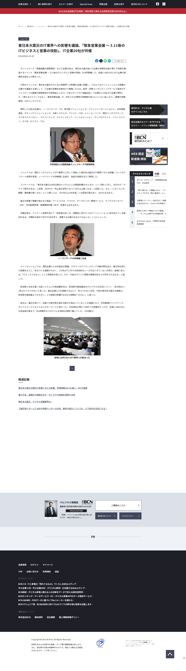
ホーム (20, 26)
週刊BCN (30, 26)
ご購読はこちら (118, 505)
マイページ (48, 564)
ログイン (34, 564)
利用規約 (47, 571)
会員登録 (22, 564)
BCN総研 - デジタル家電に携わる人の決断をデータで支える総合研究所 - (51, 592)
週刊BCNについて (139, 4)
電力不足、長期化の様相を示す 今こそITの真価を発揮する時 (46, 394)
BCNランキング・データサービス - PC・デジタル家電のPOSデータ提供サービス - (55, 596)
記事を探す (119, 4)
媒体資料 (39, 617)
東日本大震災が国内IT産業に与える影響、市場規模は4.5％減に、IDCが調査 (52, 387)
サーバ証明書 (143, 642)
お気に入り (120, 61)
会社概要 (51, 617)
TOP (20, 571)
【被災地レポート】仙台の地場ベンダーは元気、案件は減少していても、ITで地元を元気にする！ (62, 408)
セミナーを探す (66, 4)
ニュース (40, 26)
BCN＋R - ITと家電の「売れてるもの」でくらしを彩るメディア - (47, 583)
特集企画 (103, 4)
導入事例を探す (45, 4)
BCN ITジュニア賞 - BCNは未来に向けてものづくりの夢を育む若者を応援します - (55, 604)
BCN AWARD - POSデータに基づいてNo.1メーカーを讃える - (46, 600)
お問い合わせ (32, 571)
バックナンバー (127, 516)
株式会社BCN (24, 617)
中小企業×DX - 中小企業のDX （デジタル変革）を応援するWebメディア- (51, 587)
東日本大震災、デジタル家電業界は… (35, 401)
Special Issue (86, 4)
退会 (57, 571)
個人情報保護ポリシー (69, 617)
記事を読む (23, 4)
